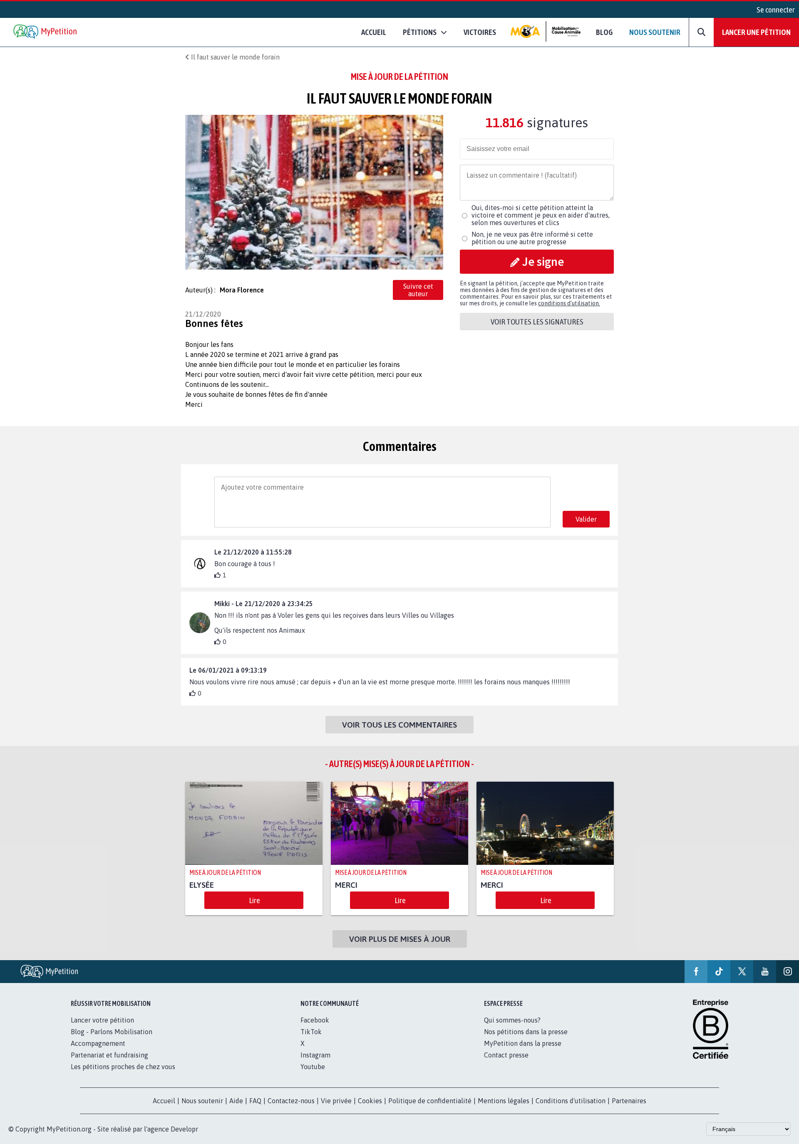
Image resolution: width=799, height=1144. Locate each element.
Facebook (314, 1020)
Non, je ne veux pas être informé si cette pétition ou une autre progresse (532, 237)
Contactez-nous (291, 1100)
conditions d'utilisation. (569, 303)
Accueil (373, 32)
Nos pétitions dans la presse (526, 1031)
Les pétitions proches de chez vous (123, 1066)
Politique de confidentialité (429, 1100)
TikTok (311, 1031)
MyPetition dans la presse (522, 1043)
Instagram (315, 1055)
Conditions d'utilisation (570, 1100)
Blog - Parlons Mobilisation (111, 1031)
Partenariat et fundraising (109, 1055)
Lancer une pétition (756, 32)
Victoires (480, 32)
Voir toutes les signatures (537, 321)
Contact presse (506, 1055)
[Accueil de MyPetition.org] (46, 32)
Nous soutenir (654, 32)
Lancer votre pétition (102, 1020)
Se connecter (776, 9)
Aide (236, 1100)
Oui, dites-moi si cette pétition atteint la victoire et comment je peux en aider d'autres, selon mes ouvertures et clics (540, 215)
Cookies (370, 1100)
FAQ (255, 1100)
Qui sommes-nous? (512, 1020)
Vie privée (336, 1100)
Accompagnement (98, 1043)
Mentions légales (503, 1100)
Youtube (312, 1066)
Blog (604, 32)
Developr (184, 1129)
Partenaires (629, 1100)
